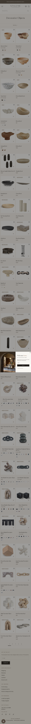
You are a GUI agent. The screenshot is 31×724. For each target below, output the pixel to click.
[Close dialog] (30, 352)
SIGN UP (23, 365)
